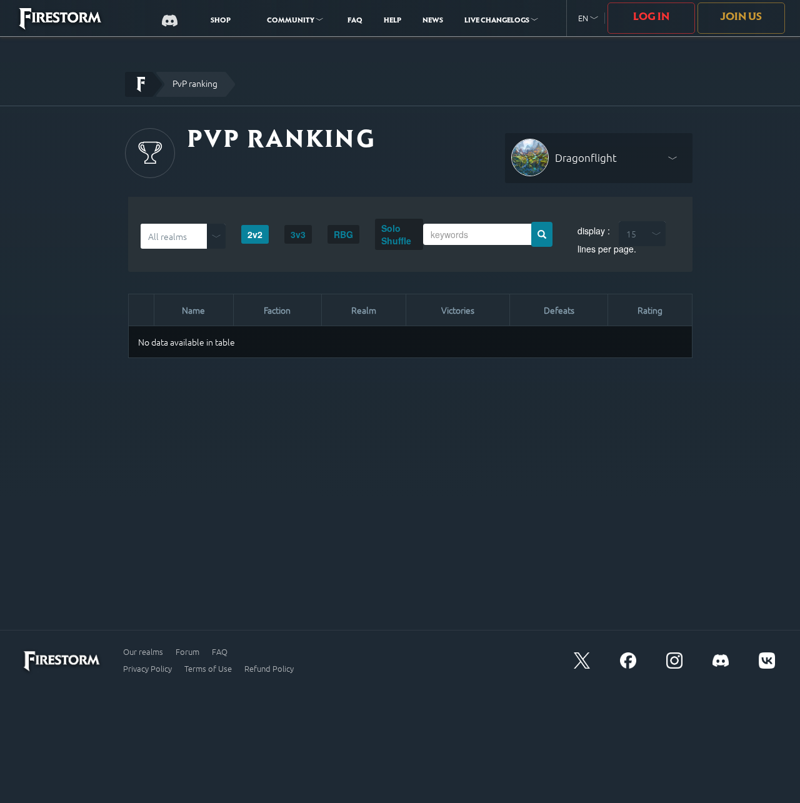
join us (741, 17)
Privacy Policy (147, 668)
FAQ (355, 21)
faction (277, 310)
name (193, 310)
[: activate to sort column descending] (141, 310)
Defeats (559, 310)
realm (363, 310)
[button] (588, 18)
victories (457, 310)
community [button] (291, 21)
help (392, 21)
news (432, 21)
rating (650, 310)
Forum (187, 651)
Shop (221, 21)
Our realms (143, 651)
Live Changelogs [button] (497, 21)
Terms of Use (208, 668)
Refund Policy (269, 668)
